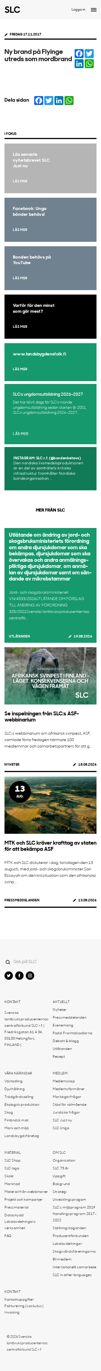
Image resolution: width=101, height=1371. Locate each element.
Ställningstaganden (69, 1228)
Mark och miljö (16, 1128)
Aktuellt (61, 1002)
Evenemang (63, 1025)
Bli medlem (62, 1259)
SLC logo (11, 1168)
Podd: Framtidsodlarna (73, 1033)
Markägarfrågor (67, 1097)
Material (12, 1153)
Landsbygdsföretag (21, 1136)
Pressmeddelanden (21, 900)
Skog (8, 1112)
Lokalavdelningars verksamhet (20, 1225)
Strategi (59, 1192)
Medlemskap (64, 1081)
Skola (9, 1176)
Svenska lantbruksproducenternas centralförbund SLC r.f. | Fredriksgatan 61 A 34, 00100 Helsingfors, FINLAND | (26, 1029)
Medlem (60, 1073)
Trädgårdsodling (19, 1097)
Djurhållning (14, 1089)
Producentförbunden (71, 1236)
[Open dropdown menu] (94, 10)
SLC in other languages (72, 1275)
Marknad (12, 1184)
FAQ (8, 1236)
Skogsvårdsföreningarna (74, 1251)
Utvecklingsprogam (69, 1200)
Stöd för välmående (69, 1105)
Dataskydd (14, 1215)
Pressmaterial (16, 1207)
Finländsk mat (16, 1120)
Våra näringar (18, 1073)
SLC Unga (61, 1128)
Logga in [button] (78, 9)
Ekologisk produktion (21, 1105)
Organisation (64, 1160)
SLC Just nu (62, 1120)
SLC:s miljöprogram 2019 (74, 1207)
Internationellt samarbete (75, 1267)
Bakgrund (61, 1184)
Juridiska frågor (66, 1112)
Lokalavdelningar (67, 1244)
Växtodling (13, 1081)
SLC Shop (12, 1160)
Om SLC (59, 1153)
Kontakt (12, 1002)
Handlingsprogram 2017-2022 (75, 1217)
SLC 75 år (61, 1168)
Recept (59, 1057)
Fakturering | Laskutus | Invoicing (23, 1309)
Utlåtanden (19, 636)
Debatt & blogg (66, 1041)
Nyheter (12, 764)
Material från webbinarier (26, 1192)
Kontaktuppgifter (19, 1299)
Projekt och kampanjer (23, 1200)
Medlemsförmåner (69, 1089)
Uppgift (59, 1176)
